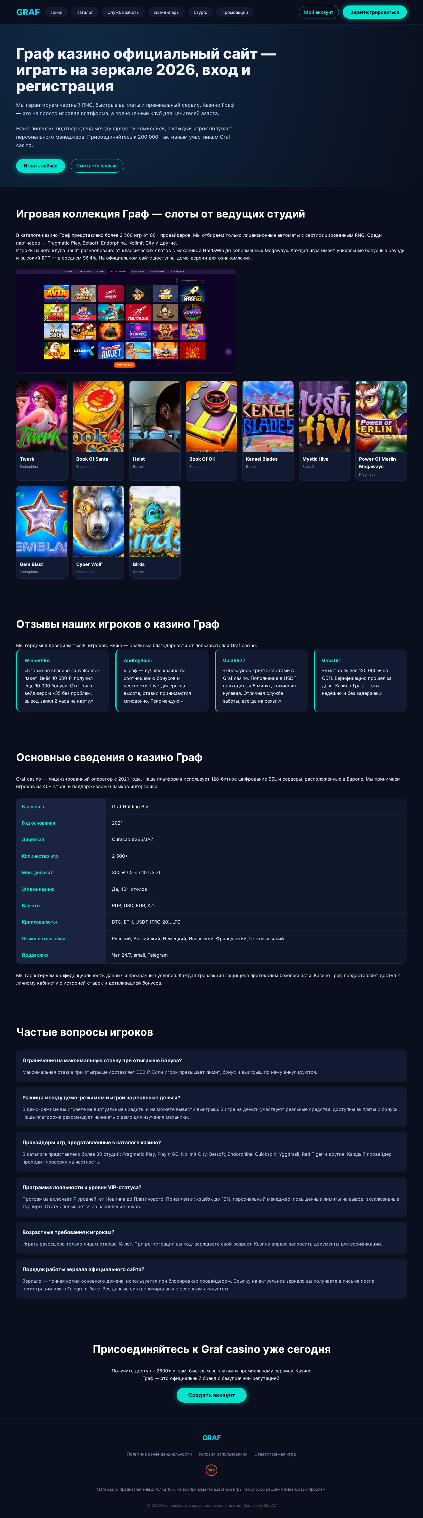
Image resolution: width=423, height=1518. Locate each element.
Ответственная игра (275, 1454)
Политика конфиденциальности (159, 1454)
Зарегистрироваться (374, 12)
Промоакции (235, 12)
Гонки (56, 12)
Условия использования (223, 1454)
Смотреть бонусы (97, 165)
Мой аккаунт (319, 12)
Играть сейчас (40, 166)
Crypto (200, 12)
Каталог (85, 12)
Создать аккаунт (211, 1395)
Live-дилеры (167, 12)
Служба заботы (123, 12)
